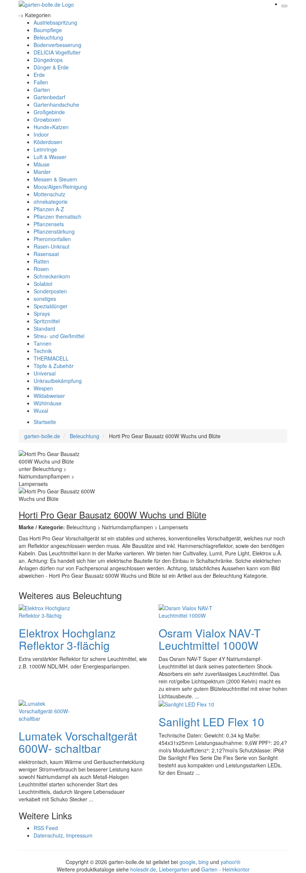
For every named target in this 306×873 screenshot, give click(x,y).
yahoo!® (230, 862)
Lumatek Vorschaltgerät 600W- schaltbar (78, 742)
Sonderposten (50, 291)
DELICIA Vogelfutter (57, 52)
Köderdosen (48, 142)
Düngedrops (48, 59)
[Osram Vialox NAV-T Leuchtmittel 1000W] (188, 610)
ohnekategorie (51, 201)
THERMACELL (51, 358)
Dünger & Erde (51, 67)
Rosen (41, 268)
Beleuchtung (48, 37)
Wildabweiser (49, 395)
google (187, 862)
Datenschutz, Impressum (63, 835)
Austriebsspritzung (55, 22)
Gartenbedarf (49, 97)
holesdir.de (143, 869)
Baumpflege (48, 30)
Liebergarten (174, 869)
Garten (42, 89)
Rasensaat (46, 254)
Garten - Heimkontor (225, 869)
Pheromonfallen (52, 239)
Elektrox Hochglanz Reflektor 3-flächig (67, 639)
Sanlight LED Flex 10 (211, 722)
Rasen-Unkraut (51, 246)
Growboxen (47, 119)
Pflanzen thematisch (57, 216)
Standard (44, 328)
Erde (39, 74)
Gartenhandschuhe (56, 104)
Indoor (41, 134)
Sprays (42, 313)
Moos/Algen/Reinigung (60, 186)
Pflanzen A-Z (49, 209)
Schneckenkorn (52, 276)
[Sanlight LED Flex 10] (186, 703)
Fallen (41, 82)
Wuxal (41, 410)
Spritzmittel (47, 321)
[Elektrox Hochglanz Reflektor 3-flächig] (48, 610)
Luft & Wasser (50, 156)
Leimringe (45, 149)
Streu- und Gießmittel (59, 336)
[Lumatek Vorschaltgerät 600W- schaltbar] (48, 710)
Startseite (45, 421)
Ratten (41, 261)
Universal (45, 373)
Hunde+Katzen (51, 127)
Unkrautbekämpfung (58, 380)
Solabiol (43, 283)
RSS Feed (46, 828)
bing (204, 862)
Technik (43, 351)
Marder (42, 171)
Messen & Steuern (55, 179)
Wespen (43, 388)
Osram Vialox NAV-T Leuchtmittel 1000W (209, 639)
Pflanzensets (49, 224)
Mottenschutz (49, 194)
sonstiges (45, 298)
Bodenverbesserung (57, 45)
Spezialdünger (51, 306)
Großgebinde (49, 112)
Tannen (42, 343)
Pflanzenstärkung (54, 231)
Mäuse (42, 164)
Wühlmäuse (48, 403)
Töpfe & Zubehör (54, 366)
